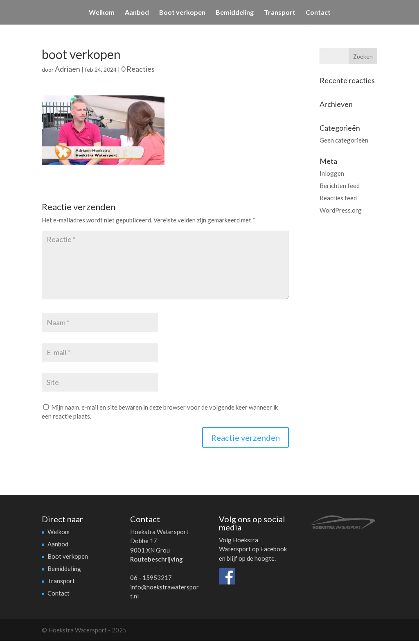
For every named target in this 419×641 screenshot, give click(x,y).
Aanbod (137, 12)
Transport (279, 12)
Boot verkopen (182, 12)
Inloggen (332, 173)
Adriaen (67, 68)
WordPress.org (341, 210)
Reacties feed (338, 198)
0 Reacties (138, 68)
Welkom (102, 12)
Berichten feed (340, 185)
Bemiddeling (235, 12)
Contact (318, 12)
